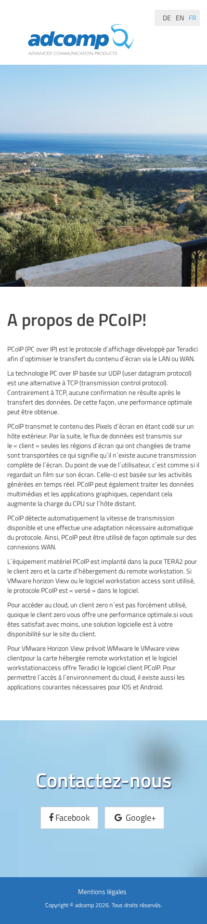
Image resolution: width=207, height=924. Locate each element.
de (167, 18)
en (180, 18)
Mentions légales (102, 891)
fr (192, 18)
